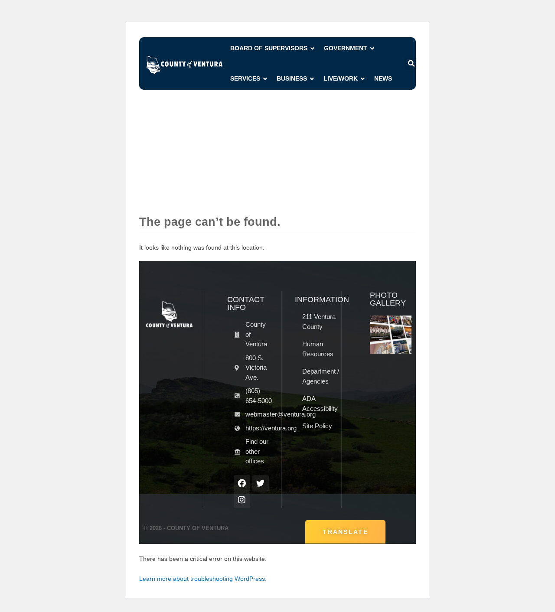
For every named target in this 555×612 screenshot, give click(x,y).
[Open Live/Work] (363, 78)
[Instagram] (242, 500)
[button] (411, 64)
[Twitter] (260, 483)
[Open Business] (312, 78)
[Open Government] (372, 48)
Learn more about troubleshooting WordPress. (203, 578)
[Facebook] (242, 483)
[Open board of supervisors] (313, 48)
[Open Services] (265, 78)
